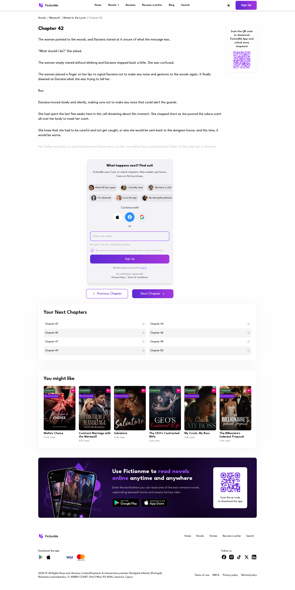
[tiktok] (239, 558)
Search (185, 5)
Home (98, 5)
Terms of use (201, 575)
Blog (171, 5)
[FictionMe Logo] (48, 536)
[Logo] (48, 5)
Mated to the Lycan (75, 18)
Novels (113, 5)
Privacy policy (230, 575)
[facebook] (224, 558)
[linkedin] (254, 558)
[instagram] (231, 558)
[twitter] (246, 558)
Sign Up (246, 5)
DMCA (216, 575)
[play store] (125, 502)
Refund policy (249, 575)
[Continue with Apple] (117, 217)
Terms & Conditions (138, 277)
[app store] (154, 502)
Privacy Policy (118, 277)
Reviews (130, 5)
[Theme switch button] (228, 5)
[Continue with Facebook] (130, 217)
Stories (213, 536)
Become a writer (152, 5)
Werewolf (54, 18)
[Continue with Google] (142, 217)
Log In (143, 268)
